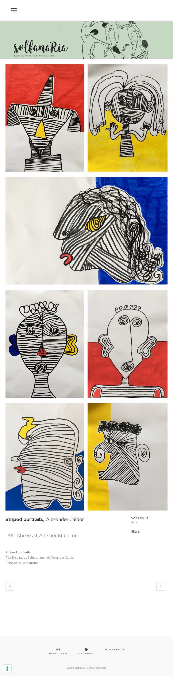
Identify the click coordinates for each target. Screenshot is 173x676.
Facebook (117, 649)
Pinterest (86, 653)
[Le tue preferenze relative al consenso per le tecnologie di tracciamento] (7, 669)
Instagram (58, 653)
